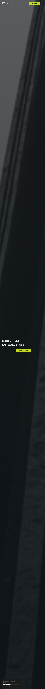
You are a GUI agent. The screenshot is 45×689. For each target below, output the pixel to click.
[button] (43, 3)
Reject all (15, 684)
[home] (7, 3)
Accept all (6, 684)
